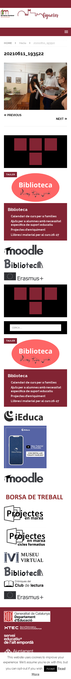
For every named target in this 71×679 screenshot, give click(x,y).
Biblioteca (17, 209)
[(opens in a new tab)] (35, 200)
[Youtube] (47, 4)
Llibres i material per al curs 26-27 (35, 234)
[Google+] (35, 159)
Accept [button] (50, 668)
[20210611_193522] (35, 107)
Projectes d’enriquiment (28, 229)
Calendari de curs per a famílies (33, 216)
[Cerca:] (35, 327)
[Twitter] (31, 4)
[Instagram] (24, 4)
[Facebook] (39, 4)
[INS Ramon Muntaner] (35, 17)
